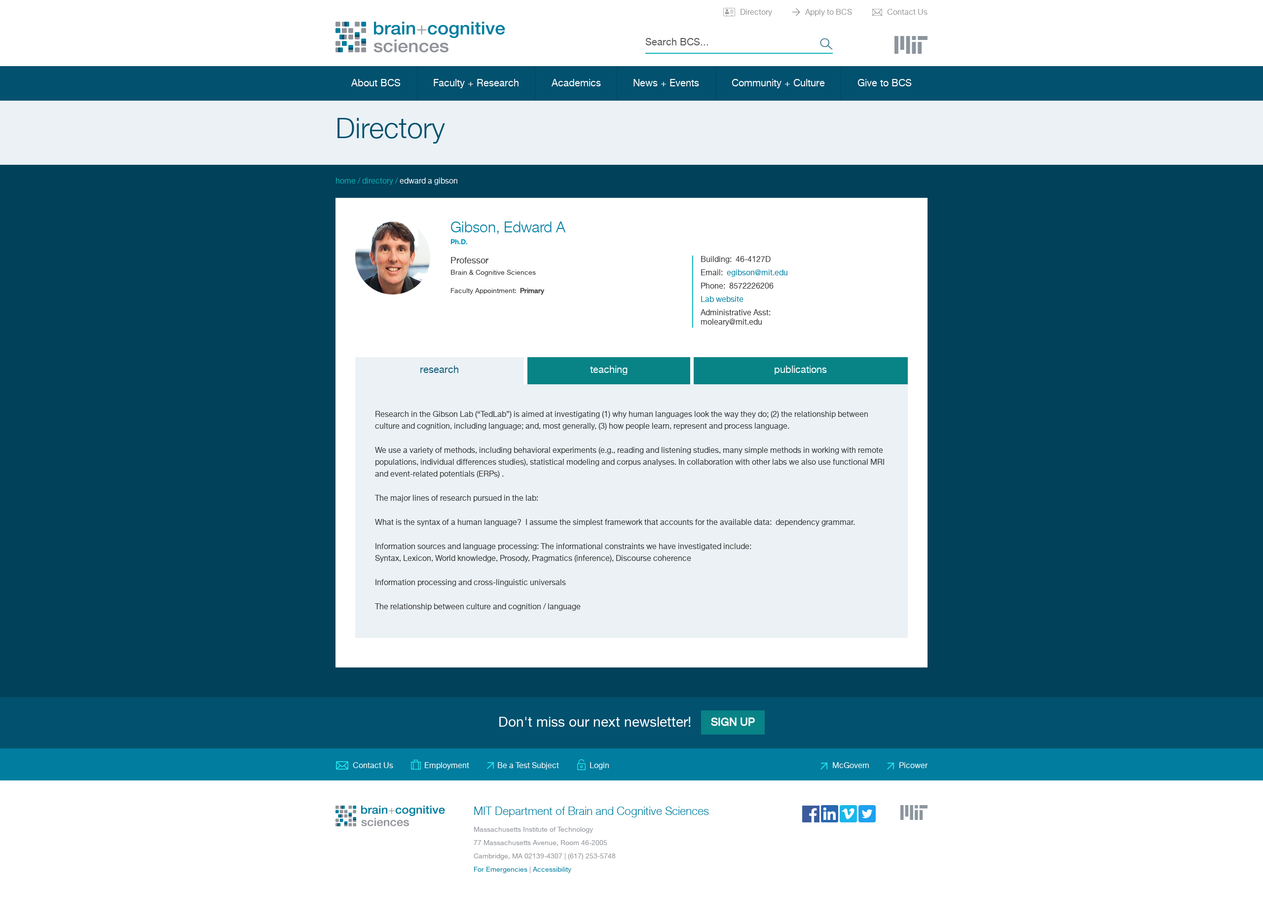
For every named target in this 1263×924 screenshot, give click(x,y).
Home (345, 181)
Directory (756, 13)
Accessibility (552, 869)
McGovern (850, 766)
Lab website (722, 300)
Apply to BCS (828, 13)
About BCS (376, 83)
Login (599, 766)
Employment (446, 766)
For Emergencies (500, 869)
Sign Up (733, 722)
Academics (576, 83)
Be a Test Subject (528, 766)
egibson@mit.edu (757, 273)
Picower (913, 766)
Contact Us (907, 13)
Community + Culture (778, 83)
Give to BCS (884, 83)
